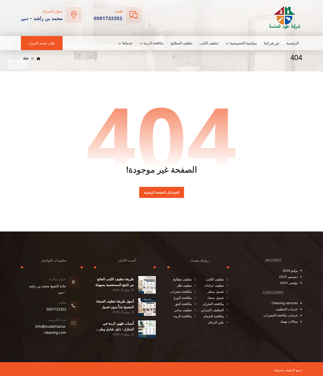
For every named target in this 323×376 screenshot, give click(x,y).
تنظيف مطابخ (182, 279)
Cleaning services (285, 303)
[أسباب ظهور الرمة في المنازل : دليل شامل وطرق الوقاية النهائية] (147, 329)
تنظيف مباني (183, 310)
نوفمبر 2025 (289, 282)
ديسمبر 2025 (288, 276)
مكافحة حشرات (181, 291)
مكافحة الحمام (214, 316)
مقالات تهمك (289, 321)
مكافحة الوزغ (183, 297)
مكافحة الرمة (183, 316)
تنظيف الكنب (215, 279)
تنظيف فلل (184, 285)
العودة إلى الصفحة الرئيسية (161, 192)
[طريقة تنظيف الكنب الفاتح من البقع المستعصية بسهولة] (147, 285)
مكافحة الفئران (213, 304)
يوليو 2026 (290, 270)
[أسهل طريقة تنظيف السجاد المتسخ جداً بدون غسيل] (147, 307)
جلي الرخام (216, 322)
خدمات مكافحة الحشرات (280, 315)
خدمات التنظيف (287, 309)
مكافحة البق (183, 304)
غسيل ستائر (215, 291)
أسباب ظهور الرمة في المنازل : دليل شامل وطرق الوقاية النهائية (115, 328)
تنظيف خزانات (214, 285)
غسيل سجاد (215, 297)
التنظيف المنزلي (212, 310)
